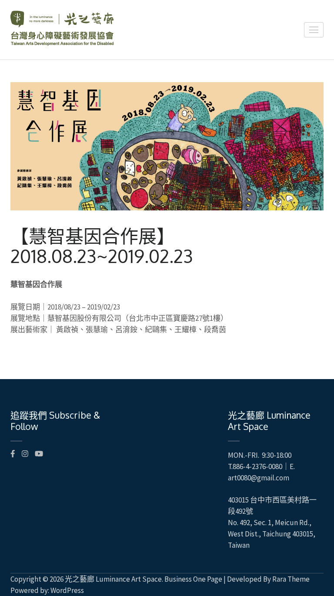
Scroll (275, 577)
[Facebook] (12, 454)
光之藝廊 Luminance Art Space (113, 579)
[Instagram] (25, 454)
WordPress (67, 590)
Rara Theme (291, 579)
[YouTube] (39, 454)
